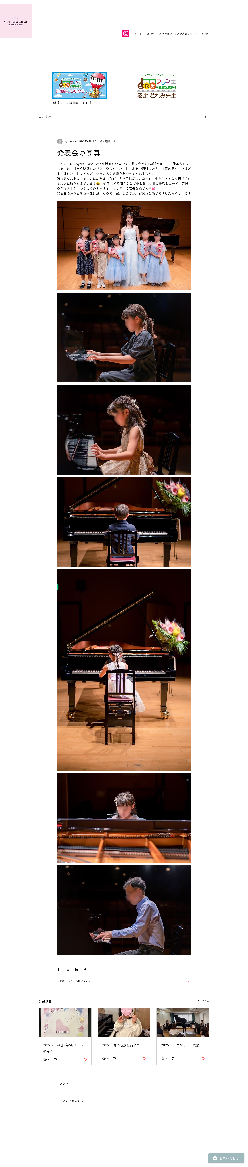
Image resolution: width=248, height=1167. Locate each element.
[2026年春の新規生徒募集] (124, 1022)
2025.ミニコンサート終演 (180, 1045)
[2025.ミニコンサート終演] (183, 1022)
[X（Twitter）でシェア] (67, 969)
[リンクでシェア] (85, 969)
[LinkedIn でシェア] (76, 969)
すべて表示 (203, 1001)
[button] (204, 116)
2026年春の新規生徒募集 (121, 1045)
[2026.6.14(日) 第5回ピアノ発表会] (65, 1022)
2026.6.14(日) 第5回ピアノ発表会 (63, 1048)
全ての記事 (45, 116)
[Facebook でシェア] (58, 969)
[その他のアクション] (189, 141)
